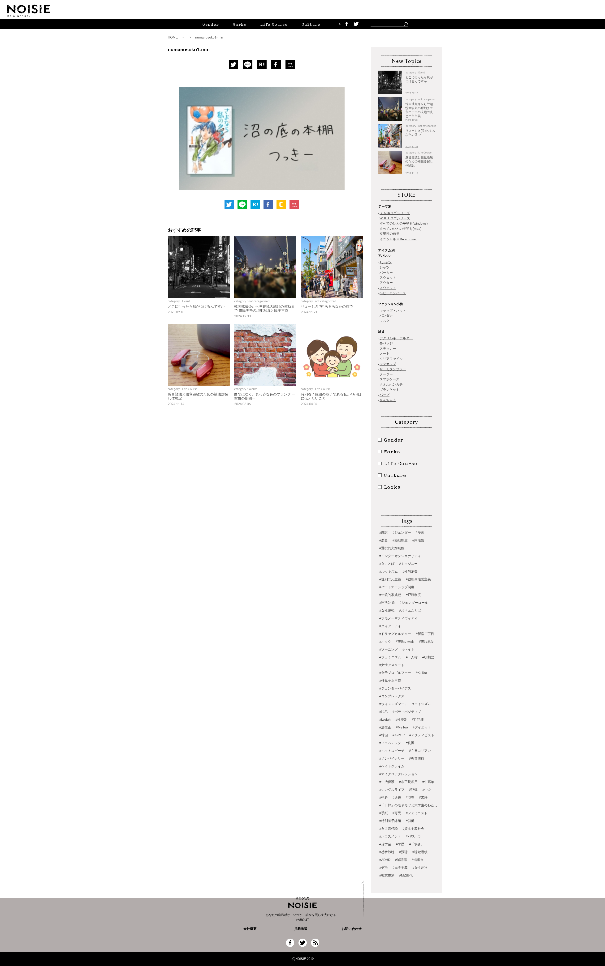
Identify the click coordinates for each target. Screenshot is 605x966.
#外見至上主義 (390, 680)
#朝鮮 (383, 797)
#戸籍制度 (413, 595)
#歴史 (383, 540)
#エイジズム (421, 704)
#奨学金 (385, 844)
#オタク (385, 641)
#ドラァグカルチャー (395, 634)
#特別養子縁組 (390, 821)
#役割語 (428, 657)
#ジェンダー (402, 532)
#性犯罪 (418, 719)
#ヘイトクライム (391, 766)
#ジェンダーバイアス (395, 688)
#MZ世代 (406, 875)
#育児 (397, 813)
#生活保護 (386, 782)
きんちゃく (388, 400)
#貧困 (410, 743)
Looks (392, 487)
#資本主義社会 (413, 828)
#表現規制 (426, 641)
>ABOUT (302, 920)
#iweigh (385, 719)
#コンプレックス (391, 696)
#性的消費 (410, 571)
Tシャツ (386, 262)
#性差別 (401, 719)
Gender (211, 25)
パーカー (386, 272)
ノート (384, 353)
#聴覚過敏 (420, 852)
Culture (311, 25)
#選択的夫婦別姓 (391, 548)
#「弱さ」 (416, 844)
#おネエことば (410, 610)
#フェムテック (390, 743)
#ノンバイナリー (391, 758)
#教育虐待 (416, 758)
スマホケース (389, 379)
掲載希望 (299, 929)
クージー (386, 374)
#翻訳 (383, 532)
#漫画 (420, 532)
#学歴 (400, 844)
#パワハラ (413, 836)
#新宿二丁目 (425, 634)
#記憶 (413, 790)
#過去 (397, 797)
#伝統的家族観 (390, 595)
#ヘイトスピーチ (391, 751)
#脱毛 (383, 712)
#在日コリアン (420, 751)
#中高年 (428, 782)
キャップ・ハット (393, 310)
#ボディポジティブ (407, 712)
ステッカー (388, 348)
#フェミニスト (417, 813)
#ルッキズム (388, 571)
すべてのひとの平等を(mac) (400, 228)
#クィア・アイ (390, 626)
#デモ (383, 867)
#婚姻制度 (400, 540)
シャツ (384, 267)
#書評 (423, 797)
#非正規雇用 (408, 782)
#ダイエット (422, 727)
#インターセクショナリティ (400, 556)
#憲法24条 (387, 602)
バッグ (384, 395)
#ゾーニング (388, 649)
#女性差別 (420, 867)
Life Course (274, 25)
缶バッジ (386, 343)
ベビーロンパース (393, 293)
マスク (384, 321)
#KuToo (421, 673)
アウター (386, 283)
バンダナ (386, 315)
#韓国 (383, 735)
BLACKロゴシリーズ (395, 213)
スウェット (388, 277)
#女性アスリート (391, 665)
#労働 (410, 821)
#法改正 (385, 727)
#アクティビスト (421, 735)
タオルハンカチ (391, 384)
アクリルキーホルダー (396, 338)
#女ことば (386, 564)
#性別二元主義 (390, 579)
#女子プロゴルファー (395, 673)
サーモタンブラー (393, 369)
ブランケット (389, 390)
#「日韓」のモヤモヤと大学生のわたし (408, 805)
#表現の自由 (405, 641)
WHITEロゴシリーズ (395, 218)
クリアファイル (391, 359)
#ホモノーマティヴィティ (398, 618)
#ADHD (384, 860)
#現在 (410, 797)
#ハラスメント (390, 836)
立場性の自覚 (389, 233)
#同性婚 (418, 540)
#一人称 (412, 657)
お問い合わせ (352, 929)
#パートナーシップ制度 (396, 587)
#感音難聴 (386, 852)
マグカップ (388, 364)
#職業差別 (386, 875)
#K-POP (399, 735)
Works (239, 25)
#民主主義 (400, 867)
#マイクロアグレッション (398, 774)
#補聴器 (401, 860)
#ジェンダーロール (414, 602)
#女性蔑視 (386, 610)
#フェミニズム (390, 657)
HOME (173, 37)
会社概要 (250, 929)
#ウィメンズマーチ (393, 704)
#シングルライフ (391, 790)
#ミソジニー (408, 564)
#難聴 (403, 852)
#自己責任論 (388, 828)
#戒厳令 (418, 860)
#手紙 (383, 813)
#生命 (426, 790)
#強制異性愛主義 (418, 579)
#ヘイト (408, 649)
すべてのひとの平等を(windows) (404, 223)
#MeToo (402, 727)
